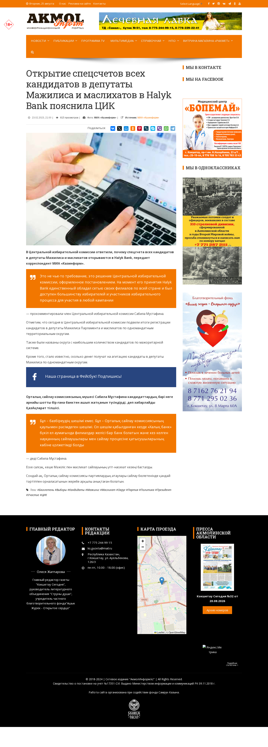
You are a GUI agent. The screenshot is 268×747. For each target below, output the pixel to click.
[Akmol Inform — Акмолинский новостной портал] (55, 21)
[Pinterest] (139, 128)
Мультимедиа (122, 41)
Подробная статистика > (232, 664)
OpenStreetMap (177, 632)
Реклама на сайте (79, 3)
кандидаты (77, 490)
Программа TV (93, 41)
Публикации (63, 41)
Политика (147, 490)
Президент (164, 490)
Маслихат (108, 490)
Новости (38, 41)
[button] (161, 581)
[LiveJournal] (146, 128)
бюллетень (46, 490)
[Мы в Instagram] (218, 3)
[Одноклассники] (132, 128)
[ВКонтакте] (112, 128)
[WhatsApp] (166, 128)
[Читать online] (217, 567)
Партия (133, 490)
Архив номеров (217, 610)
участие (33, 495)
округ (121, 490)
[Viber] (159, 128)
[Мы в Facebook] (209, 3)
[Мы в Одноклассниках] (235, 3)
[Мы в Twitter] (213, 3)
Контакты (99, 3)
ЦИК (44, 495)
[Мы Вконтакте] (224, 3)
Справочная (151, 41)
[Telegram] (172, 128)
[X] (119, 128)
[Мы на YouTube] (239, 3)
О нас (62, 3)
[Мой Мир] (126, 128)
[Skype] (152, 128)
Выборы (62, 490)
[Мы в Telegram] (229, 3)
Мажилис (93, 490)
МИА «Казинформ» (148, 117)
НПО (172, 41)
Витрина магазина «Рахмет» (206, 41)
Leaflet (160, 632)
